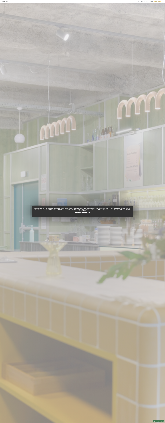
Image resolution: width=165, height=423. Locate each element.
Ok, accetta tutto (78, 212)
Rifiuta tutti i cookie (83, 212)
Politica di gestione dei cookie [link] (82, 214)
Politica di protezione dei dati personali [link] (82, 213)
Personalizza (88, 212)
